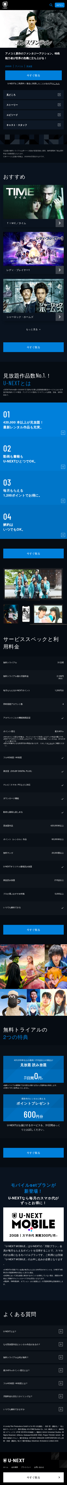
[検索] (51, 5)
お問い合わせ (39, 1467)
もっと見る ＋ (33, 329)
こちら (57, 83)
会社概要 (14, 1467)
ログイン (59, 5)
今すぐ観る (33, 75)
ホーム (5, 1467)
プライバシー (26, 1467)
